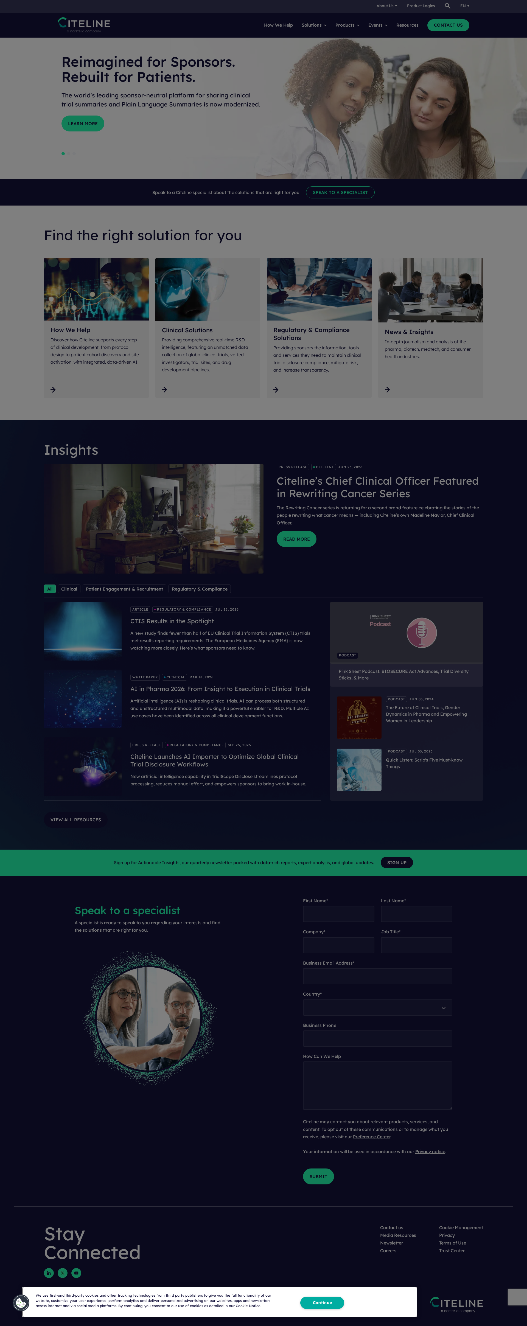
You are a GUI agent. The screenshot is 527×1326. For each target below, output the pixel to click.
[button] (21, 1303)
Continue (322, 1302)
